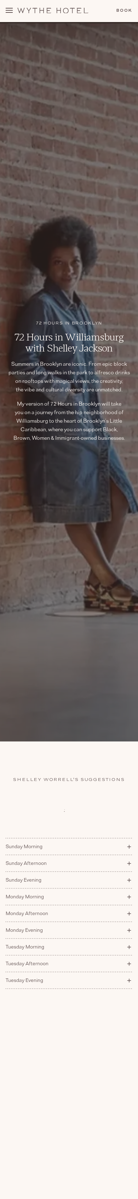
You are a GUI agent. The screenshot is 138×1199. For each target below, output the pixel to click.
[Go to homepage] (52, 11)
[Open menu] (9, 11)
